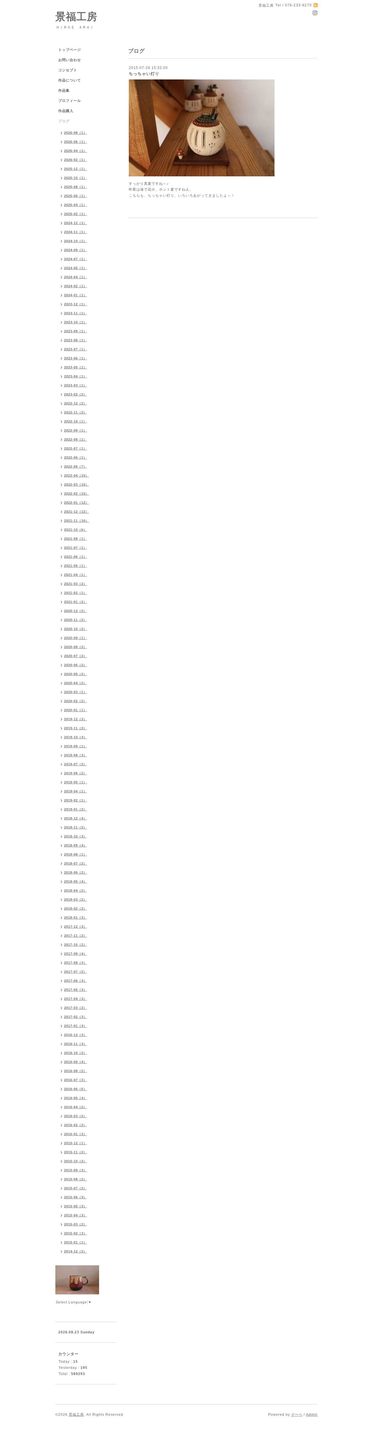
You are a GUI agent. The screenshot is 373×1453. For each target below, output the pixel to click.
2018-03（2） (75, 899)
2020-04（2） (75, 683)
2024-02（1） (75, 286)
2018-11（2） (75, 827)
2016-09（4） (75, 1062)
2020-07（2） (75, 656)
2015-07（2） (75, 1188)
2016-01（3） (75, 1134)
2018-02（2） (75, 908)
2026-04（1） (75, 150)
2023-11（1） (75, 313)
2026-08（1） (75, 132)
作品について (69, 80)
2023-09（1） (75, 331)
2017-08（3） (75, 962)
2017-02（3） (75, 1017)
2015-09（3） (75, 1170)
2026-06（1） (75, 141)
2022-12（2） (75, 403)
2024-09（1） (75, 250)
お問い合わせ (69, 60)
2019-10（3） (75, 737)
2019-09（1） (75, 746)
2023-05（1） (75, 367)
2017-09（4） (75, 953)
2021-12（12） (76, 511)
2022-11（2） (75, 412)
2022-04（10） (76, 475)
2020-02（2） (75, 701)
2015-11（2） (75, 1152)
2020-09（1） (75, 638)
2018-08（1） (75, 854)
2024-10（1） (75, 241)
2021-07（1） (75, 547)
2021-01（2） (75, 602)
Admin (312, 1415)
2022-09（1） (75, 430)
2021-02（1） (75, 593)
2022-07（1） (75, 448)
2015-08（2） (75, 1179)
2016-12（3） (75, 1035)
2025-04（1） (75, 205)
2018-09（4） (75, 845)
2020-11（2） (75, 620)
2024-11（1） (75, 232)
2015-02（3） (75, 1233)
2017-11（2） (75, 935)
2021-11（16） (76, 520)
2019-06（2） (75, 773)
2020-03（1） (75, 692)
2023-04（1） (75, 376)
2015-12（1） (75, 1143)
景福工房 (76, 16)
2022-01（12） (76, 502)
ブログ (64, 121)
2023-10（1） (75, 322)
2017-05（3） (75, 989)
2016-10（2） (75, 1053)
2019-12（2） (75, 719)
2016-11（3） (75, 1044)
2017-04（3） (75, 998)
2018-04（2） (75, 890)
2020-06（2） (75, 665)
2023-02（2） (75, 394)
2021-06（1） (75, 556)
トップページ (69, 50)
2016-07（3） (75, 1080)
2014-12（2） (75, 1251)
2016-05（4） (75, 1098)
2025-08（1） (75, 187)
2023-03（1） (75, 385)
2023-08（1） (75, 340)
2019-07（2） (75, 764)
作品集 (64, 90)
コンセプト (67, 70)
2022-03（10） (76, 484)
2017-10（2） (75, 944)
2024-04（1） (75, 277)
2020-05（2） (75, 674)
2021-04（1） (75, 574)
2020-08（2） (75, 647)
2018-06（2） (75, 872)
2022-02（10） (76, 493)
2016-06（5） (75, 1089)
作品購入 (65, 111)
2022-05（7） (75, 466)
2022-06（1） (75, 457)
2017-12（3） (75, 926)
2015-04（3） (75, 1215)
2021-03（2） (75, 584)
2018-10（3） (75, 836)
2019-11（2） (75, 728)
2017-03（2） (75, 1008)
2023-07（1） (75, 349)
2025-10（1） (75, 178)
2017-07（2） (75, 971)
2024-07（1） (75, 259)
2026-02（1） (75, 160)
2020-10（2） (75, 629)
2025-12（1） (75, 169)
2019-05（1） (75, 782)
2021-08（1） (75, 538)
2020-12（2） (75, 611)
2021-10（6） (75, 529)
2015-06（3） (75, 1197)
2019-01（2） (75, 809)
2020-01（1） (75, 710)
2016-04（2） (75, 1107)
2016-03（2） (75, 1116)
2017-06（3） (75, 980)
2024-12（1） (75, 223)
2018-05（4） (75, 881)
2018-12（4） (75, 818)
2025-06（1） (75, 196)
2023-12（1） (75, 304)
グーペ (296, 1415)
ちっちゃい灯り (144, 73)
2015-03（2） (75, 1224)
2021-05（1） (75, 565)
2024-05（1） (75, 268)
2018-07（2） (75, 863)
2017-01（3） (75, 1026)
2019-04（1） (75, 791)
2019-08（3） (75, 755)
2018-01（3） (75, 917)
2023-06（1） (75, 358)
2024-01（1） (75, 295)
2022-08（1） (75, 439)
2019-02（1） (75, 800)
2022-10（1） (75, 421)
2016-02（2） (75, 1125)
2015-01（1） (75, 1242)
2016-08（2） (75, 1071)
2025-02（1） (75, 214)
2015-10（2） (75, 1161)
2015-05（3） (75, 1206)
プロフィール (69, 101)
